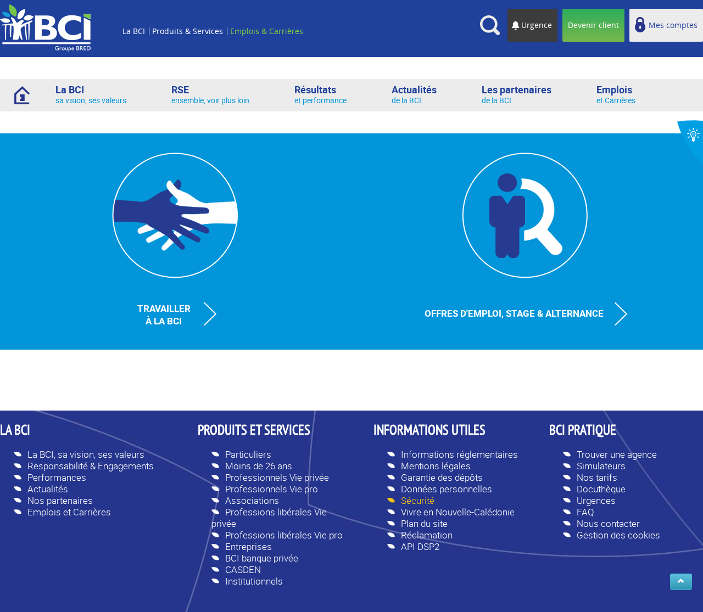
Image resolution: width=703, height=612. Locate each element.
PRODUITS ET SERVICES (254, 431)
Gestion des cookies (618, 535)
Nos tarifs (597, 477)
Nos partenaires (60, 500)
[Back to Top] (681, 582)
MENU (138, 15)
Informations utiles (429, 431)
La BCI (133, 31)
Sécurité (417, 500)
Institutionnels (254, 581)
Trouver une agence (617, 454)
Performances (56, 477)
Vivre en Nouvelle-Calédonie (458, 512)
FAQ (585, 512)
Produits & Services (187, 31)
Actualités (47, 488)
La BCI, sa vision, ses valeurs (85, 454)
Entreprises (248, 546)
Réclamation (427, 535)
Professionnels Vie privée (277, 477)
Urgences (596, 500)
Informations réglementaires (459, 454)
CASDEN (243, 569)
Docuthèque (601, 488)
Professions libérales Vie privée (269, 518)
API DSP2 (420, 546)
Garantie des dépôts (442, 477)
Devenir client (593, 25)
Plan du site (424, 523)
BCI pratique (582, 431)
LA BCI (15, 431)
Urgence (536, 25)
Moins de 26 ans (258, 465)
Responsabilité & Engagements (90, 465)
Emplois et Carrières (69, 512)
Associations (252, 500)
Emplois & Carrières (266, 31)
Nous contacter (608, 523)
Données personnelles (446, 488)
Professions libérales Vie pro (284, 535)
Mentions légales (436, 465)
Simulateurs (601, 465)
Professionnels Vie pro (271, 488)
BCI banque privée (261, 558)
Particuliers (248, 454)
